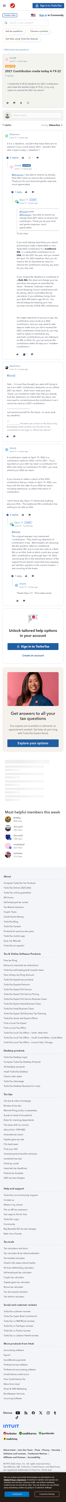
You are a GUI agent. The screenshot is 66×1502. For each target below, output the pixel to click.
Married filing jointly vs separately (20, 1110)
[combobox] (25, 23)
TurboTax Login (11, 1219)
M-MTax (17, 818)
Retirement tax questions (17, 49)
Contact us (9, 1200)
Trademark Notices (37, 1453)
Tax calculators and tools (16, 1248)
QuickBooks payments (15, 1360)
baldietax (18, 853)
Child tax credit (11, 1163)
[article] (33, 146)
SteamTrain (15, 366)
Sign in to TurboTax (35, 646)
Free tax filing (10, 960)
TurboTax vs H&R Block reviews (19, 1321)
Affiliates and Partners (14, 1457)
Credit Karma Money (14, 917)
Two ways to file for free (15, 1214)
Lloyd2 (13, 58)
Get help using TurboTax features (22, 39)
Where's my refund (13, 1204)
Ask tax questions (14, 31)
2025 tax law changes (14, 1178)
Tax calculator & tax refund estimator (21, 1253)
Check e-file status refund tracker (20, 1263)
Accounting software (14, 1350)
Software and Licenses (14, 1453)
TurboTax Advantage (14, 1081)
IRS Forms (8, 897)
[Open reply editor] (33, 115)
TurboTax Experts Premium (17, 984)
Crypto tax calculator (14, 1277)
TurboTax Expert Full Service (18, 989)
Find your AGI (11, 1149)
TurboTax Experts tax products (18, 979)
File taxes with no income (16, 1125)
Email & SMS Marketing (15, 1389)
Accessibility (34, 1457)
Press (37, 1450)
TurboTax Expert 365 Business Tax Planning (25, 1013)
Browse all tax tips (12, 1105)
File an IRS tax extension (15, 1209)
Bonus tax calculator (13, 1287)
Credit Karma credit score (16, 1374)
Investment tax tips (13, 1158)
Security (56, 1450)
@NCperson (18, 175)
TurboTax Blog (11, 921)
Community (9, 1224)
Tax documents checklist (15, 1292)
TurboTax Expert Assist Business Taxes (22, 1004)
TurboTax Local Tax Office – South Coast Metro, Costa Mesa (33, 1037)
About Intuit (9, 1450)
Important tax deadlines (15, 1168)
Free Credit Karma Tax (14, 1379)
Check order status (13, 1076)
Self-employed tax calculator (18, 1272)
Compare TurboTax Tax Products (19, 883)
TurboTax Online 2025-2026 (17, 888)
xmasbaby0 (19, 844)
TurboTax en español (14, 945)
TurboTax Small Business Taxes (19, 1008)
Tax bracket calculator (14, 1258)
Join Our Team (25, 1450)
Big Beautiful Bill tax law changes (20, 1229)
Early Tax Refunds (12, 941)
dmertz (13, 448)
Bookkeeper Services (14, 1393)
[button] (9, 15)
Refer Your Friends (13, 1233)
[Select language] (33, 15)
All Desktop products (14, 1067)
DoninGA (18, 835)
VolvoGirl (18, 826)
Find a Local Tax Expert (15, 1023)
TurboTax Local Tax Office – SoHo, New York (26, 1032)
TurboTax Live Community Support (21, 1195)
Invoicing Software (13, 1398)
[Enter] (6, 23)
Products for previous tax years (19, 931)
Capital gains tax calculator (17, 1282)
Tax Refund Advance (14, 907)
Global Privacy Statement (15, 1480)
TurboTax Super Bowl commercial (20, 1316)
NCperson (15, 134)
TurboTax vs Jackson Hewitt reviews (21, 1335)
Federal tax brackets (13, 1173)
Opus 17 (23, 200)
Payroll (7, 1355)
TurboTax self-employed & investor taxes (24, 970)
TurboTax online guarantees (17, 892)
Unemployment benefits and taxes (20, 1154)
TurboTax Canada (12, 926)
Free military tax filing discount (19, 975)
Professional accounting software (20, 1369)
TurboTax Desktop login (15, 1057)
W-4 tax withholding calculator (19, 1268)
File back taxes (11, 1144)
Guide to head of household (18, 1115)
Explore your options (33, 743)
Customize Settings (46, 1494)
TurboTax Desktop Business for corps (22, 1086)
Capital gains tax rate (14, 1139)
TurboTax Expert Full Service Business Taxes (25, 999)
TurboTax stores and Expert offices (20, 1018)
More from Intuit (12, 1384)
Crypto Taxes (10, 912)
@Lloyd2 (23, 211)
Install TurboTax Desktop (16, 1071)
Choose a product (39, 31)
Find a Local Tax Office (15, 1028)
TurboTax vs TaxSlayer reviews (18, 1326)
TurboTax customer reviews (17, 1311)
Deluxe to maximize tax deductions (21, 965)
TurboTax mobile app (14, 936)
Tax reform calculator (14, 1296)
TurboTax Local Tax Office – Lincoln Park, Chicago (28, 1042)
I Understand (17, 1494)
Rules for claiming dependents (19, 1120)
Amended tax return (13, 1134)
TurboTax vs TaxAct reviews (17, 1330)
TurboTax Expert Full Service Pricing (21, 994)
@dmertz (16, 532)
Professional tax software (16, 1364)
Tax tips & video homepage (17, 1101)
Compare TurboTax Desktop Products (22, 1062)
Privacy (45, 1450)
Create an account (33, 655)
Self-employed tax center (16, 902)
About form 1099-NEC (15, 1129)
